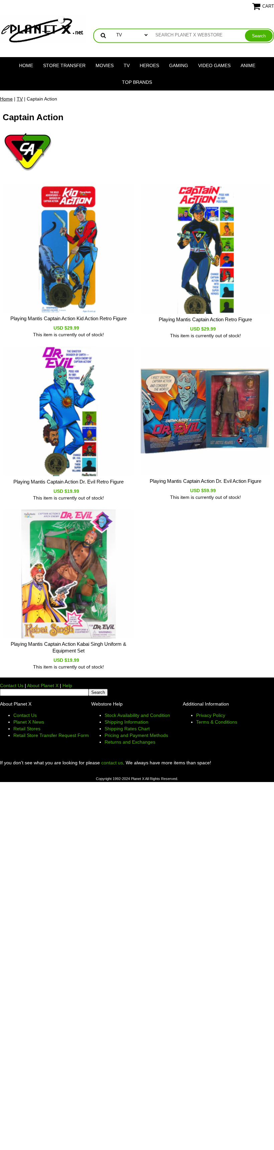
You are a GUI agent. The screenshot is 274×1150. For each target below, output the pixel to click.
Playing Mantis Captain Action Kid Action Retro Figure (68, 318)
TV (127, 65)
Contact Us (11, 685)
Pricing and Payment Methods (136, 735)
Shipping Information (126, 722)
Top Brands (137, 82)
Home (26, 65)
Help (67, 685)
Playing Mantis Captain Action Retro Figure (205, 319)
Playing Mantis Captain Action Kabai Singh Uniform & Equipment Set (68, 647)
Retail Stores (26, 728)
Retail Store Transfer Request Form (51, 735)
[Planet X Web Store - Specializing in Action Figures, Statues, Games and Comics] (42, 28)
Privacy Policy (210, 715)
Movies (105, 65)
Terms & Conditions (216, 722)
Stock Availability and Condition (137, 715)
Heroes (149, 65)
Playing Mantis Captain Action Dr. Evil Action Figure (205, 481)
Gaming (178, 65)
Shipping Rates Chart (127, 728)
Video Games (214, 65)
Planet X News (28, 722)
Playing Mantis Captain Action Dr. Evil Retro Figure (68, 482)
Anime (248, 65)
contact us (112, 762)
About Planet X (42, 685)
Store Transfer (64, 65)
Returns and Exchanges (130, 742)
